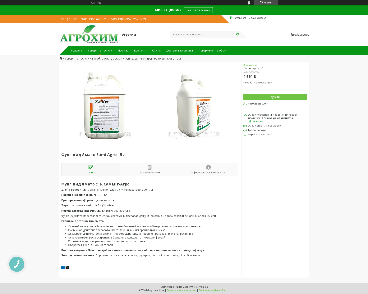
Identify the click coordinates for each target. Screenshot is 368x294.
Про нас (123, 50)
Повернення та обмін (213, 50)
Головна (76, 50)
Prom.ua (203, 286)
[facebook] (63, 268)
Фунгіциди (131, 58)
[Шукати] (238, 34)
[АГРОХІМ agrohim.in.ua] (89, 34)
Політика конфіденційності (214, 290)
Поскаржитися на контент (181, 290)
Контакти (140, 50)
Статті (156, 50)
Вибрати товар (198, 10)
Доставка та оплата (179, 50)
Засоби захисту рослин (107, 58)
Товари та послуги (100, 50)
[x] (67, 268)
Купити (275, 97)
